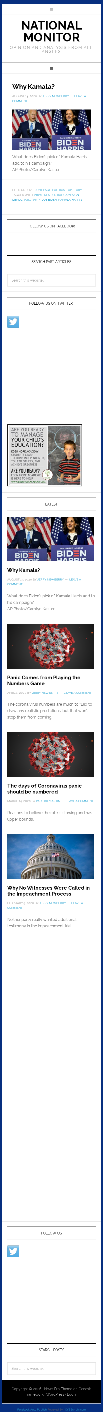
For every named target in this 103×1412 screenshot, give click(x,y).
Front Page (42, 190)
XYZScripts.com (75, 1409)
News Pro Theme (58, 1389)
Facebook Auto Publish (32, 1409)
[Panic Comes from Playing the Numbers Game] (51, 649)
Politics (58, 190)
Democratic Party (26, 199)
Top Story (74, 190)
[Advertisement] (44, 371)
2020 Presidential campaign (56, 195)
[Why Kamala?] (51, 542)
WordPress (55, 1394)
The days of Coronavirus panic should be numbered (44, 789)
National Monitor (51, 31)
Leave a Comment (78, 692)
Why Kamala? (33, 86)
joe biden (49, 199)
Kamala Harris (70, 199)
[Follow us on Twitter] (13, 322)
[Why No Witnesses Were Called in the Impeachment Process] (51, 859)
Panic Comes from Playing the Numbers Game (43, 681)
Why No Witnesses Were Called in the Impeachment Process (48, 891)
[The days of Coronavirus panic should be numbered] (51, 757)
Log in (72, 1394)
